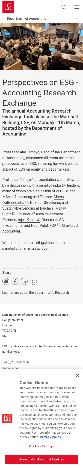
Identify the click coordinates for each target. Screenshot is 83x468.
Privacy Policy (50, 437)
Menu (76, 7)
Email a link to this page (5, 281)
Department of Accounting (26, 18)
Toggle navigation (77, 18)
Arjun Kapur (27, 220)
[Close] (77, 375)
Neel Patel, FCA (43, 225)
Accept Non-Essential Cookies (41, 459)
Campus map (10, 368)
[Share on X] (33, 281)
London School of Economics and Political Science (8, 7)
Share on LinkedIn (24, 281)
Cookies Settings (41, 446)
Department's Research (52, 292)
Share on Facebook (15, 281)
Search (63, 7)
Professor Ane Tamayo (20, 152)
